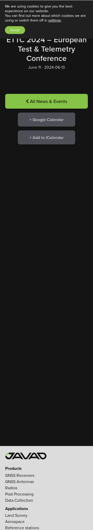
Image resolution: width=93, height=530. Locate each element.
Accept (15, 30)
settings (54, 20)
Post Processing (19, 494)
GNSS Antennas (19, 482)
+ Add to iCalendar (46, 137)
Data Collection (19, 500)
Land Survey (16, 515)
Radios (11, 488)
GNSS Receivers (19, 475)
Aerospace (15, 522)
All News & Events (48, 101)
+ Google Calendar (46, 119)
